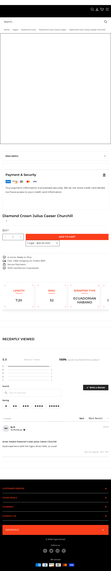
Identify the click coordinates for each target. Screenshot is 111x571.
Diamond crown (28, 30)
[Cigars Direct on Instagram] (58, 551)
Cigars (15, 30)
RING (51, 290)
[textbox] (32, 393)
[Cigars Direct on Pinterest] (64, 551)
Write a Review (99, 388)
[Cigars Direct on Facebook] (45, 551)
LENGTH (19, 290)
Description (11, 156)
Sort (82, 418)
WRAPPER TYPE (85, 290)
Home (7, 30)
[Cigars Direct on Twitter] (51, 551)
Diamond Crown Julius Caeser (52, 30)
